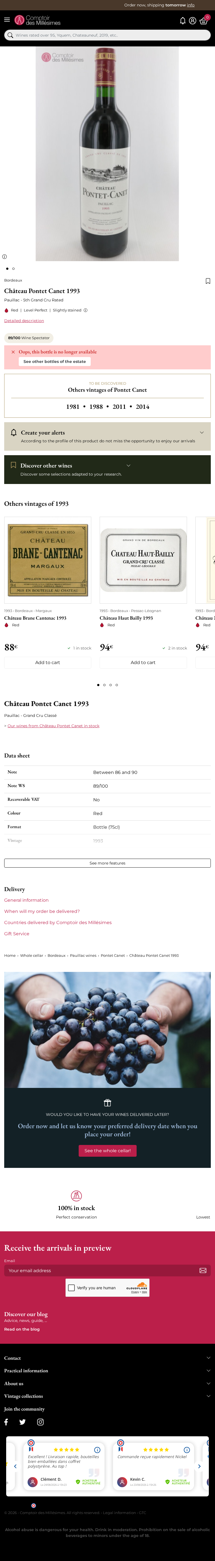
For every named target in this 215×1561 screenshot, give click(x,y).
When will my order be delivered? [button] (42, 911)
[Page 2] (104, 685)
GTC (142, 1512)
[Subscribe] (203, 1270)
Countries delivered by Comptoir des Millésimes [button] (58, 922)
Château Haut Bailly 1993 (126, 618)
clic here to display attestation (158, 1505)
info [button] (191, 5)
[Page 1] (98, 685)
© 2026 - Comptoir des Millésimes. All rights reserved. (52, 1512)
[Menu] (7, 20)
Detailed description (24, 320)
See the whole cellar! (108, 1150)
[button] (84, 310)
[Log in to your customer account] (192, 20)
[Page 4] (117, 685)
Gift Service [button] (16, 933)
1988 (99, 406)
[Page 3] (110, 685)
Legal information (119, 1512)
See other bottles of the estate (55, 361)
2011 (123, 406)
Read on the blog (22, 1329)
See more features (107, 863)
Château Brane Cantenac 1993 (35, 618)
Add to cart (47, 662)
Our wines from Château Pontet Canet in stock (53, 725)
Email (9, 1260)
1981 (76, 406)
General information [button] (26, 900)
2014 (142, 406)
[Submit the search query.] (10, 35)
